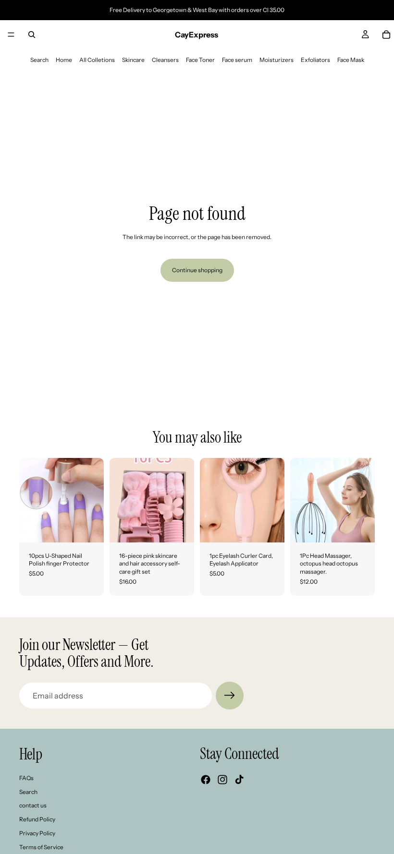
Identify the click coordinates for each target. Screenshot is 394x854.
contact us (33, 805)
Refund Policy (37, 819)
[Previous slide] (29, 500)
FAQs (26, 778)
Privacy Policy (37, 833)
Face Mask (350, 59)
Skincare (133, 59)
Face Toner (200, 59)
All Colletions (97, 59)
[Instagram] (222, 779)
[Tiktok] (239, 779)
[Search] (31, 34)
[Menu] (11, 35)
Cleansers (165, 59)
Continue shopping (197, 270)
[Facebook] (205, 779)
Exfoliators (315, 59)
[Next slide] (93, 500)
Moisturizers (276, 59)
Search (39, 59)
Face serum (237, 59)
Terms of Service (41, 847)
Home (64, 59)
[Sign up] (230, 696)
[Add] (89, 527)
